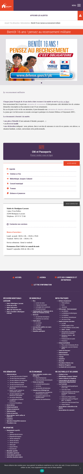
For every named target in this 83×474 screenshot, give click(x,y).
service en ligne (63, 101)
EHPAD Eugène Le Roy (67, 325)
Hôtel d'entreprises (41, 378)
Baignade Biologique (15, 436)
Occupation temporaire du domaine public (43, 396)
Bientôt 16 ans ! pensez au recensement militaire (17, 391)
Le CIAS (63, 323)
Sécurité (61, 361)
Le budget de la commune (43, 307)
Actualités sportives (13, 453)
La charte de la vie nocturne (67, 367)
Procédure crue (11, 423)
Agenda (12, 169)
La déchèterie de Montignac (69, 313)
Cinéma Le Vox (63, 374)
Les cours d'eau (65, 319)
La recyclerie (64, 315)
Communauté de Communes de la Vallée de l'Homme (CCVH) (43, 311)
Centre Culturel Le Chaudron (67, 378)
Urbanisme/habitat (64, 343)
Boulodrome (13, 449)
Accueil (7, 23)
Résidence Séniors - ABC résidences (68, 336)
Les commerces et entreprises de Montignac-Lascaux (44, 393)
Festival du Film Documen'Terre (70, 402)
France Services (64, 354)
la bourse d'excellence (16, 403)
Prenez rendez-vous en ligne (41, 155)
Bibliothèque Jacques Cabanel (68, 376)
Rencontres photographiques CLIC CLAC (69, 386)
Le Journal (39, 323)
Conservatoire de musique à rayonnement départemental (67, 381)
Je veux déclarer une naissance (18, 380)
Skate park (12, 444)
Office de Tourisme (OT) (14, 309)
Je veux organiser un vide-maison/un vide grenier (17, 394)
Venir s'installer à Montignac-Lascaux (16, 312)
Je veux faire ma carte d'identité (18, 376)
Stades (11, 432)
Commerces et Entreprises (41, 390)
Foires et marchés (12, 413)
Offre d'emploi (37, 329)
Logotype (38, 325)
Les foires (38, 386)
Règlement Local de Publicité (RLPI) (69, 347)
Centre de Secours (64, 350)
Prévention (64, 341)
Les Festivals (63, 384)
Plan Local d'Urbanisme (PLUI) (69, 345)
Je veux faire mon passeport (18, 378)
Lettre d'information (43, 285)
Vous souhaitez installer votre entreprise (42, 375)
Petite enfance (65, 303)
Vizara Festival (65, 404)
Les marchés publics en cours (42, 327)
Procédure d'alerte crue (66, 363)
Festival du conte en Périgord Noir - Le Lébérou (69, 399)
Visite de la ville (12, 305)
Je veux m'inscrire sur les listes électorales (18, 387)
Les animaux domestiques (68, 317)
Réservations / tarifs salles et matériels (16, 416)
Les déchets (64, 311)
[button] (76, 5)
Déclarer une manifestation (43, 399)
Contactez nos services (42, 319)
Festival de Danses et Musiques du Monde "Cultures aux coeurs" (70, 393)
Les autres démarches (16, 397)
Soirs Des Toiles (65, 389)
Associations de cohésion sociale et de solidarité (68, 332)
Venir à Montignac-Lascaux (15, 303)
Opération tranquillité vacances (16, 421)
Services (35, 314)
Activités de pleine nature (15, 457)
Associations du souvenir (66, 410)
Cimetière (62, 359)
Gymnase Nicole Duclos (16, 434)
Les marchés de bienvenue (43, 388)
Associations (11, 405)
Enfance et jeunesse (65, 301)
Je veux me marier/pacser (17, 384)
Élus (34, 301)
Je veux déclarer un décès (17, 382)
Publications (37, 321)
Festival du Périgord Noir (68, 397)
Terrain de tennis (14, 440)
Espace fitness (14, 447)
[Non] (80, 468)
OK (42, 471)
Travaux (61, 357)
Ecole (63, 305)
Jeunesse (64, 307)
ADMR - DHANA (65, 329)
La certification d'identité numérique (16, 400)
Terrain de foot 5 (14, 442)
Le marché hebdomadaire (42, 384)
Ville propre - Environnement (68, 309)
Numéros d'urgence (65, 365)
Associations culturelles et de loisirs (68, 407)
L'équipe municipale (41, 305)
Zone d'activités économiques (44, 380)
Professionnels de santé (68, 339)
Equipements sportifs (13, 430)
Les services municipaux (42, 317)
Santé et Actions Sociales (66, 321)
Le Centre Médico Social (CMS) (70, 327)
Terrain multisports (15, 438)
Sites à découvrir (12, 307)
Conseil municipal (40, 309)
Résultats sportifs (12, 451)
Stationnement (63, 352)
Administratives (25, 23)
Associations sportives (14, 455)
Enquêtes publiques (39, 331)
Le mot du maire (40, 303)
